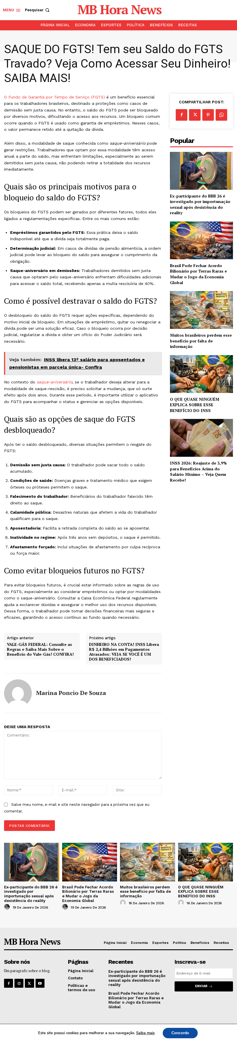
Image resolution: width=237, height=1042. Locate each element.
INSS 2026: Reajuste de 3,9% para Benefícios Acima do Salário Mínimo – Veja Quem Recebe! (198, 471)
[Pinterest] (208, 115)
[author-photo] (8, 907)
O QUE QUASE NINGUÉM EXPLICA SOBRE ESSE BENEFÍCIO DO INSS (194, 404)
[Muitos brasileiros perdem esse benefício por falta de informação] (201, 310)
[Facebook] (181, 115)
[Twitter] (195, 115)
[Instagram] (18, 983)
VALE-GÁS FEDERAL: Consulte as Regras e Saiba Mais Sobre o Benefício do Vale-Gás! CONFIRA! (40, 649)
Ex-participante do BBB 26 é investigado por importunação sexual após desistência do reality (200, 204)
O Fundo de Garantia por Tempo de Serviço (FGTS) (54, 97)
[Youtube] (40, 983)
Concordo (180, 1033)
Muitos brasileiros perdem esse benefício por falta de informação (201, 340)
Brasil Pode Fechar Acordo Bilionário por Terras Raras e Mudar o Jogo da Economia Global (198, 274)
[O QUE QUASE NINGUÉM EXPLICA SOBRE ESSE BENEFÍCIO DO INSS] (201, 374)
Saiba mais (145, 1033)
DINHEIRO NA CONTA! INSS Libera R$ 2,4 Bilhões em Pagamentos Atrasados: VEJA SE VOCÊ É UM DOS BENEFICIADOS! (124, 651)
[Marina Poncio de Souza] (18, 693)
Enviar (201, 986)
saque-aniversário (54, 382)
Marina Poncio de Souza (71, 692)
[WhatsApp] (221, 115)
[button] (38, 10)
